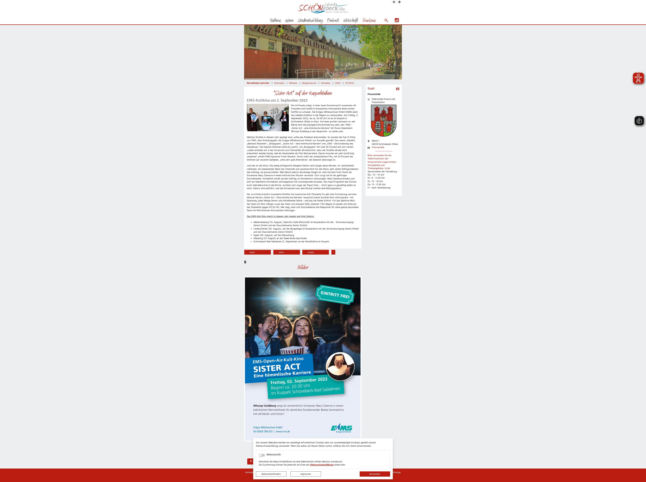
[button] (386, 20)
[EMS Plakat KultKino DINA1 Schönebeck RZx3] (303, 359)
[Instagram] (397, 21)
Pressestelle (378, 147)
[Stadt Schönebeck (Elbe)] (323, 12)
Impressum (305, 474)
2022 (337, 83)
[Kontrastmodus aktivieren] (399, 2)
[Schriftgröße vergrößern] (394, 2)
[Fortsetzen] (397, 76)
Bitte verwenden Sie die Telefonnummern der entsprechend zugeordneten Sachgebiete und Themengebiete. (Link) (382, 162)
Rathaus (293, 83)
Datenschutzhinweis (271, 474)
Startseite (279, 83)
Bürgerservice (309, 83)
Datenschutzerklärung (322, 464)
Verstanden (374, 474)
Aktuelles (325, 83)
